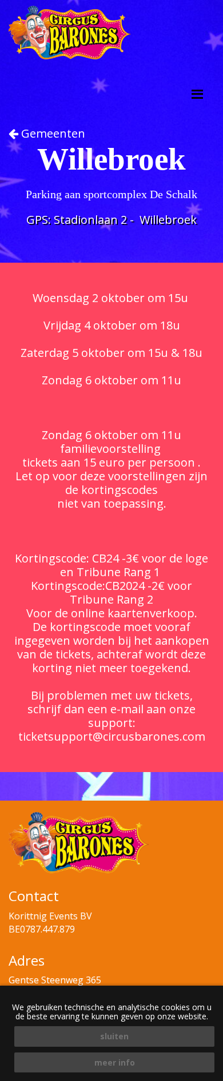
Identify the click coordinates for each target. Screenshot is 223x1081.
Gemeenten (51, 133)
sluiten (114, 1036)
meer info (114, 1062)
